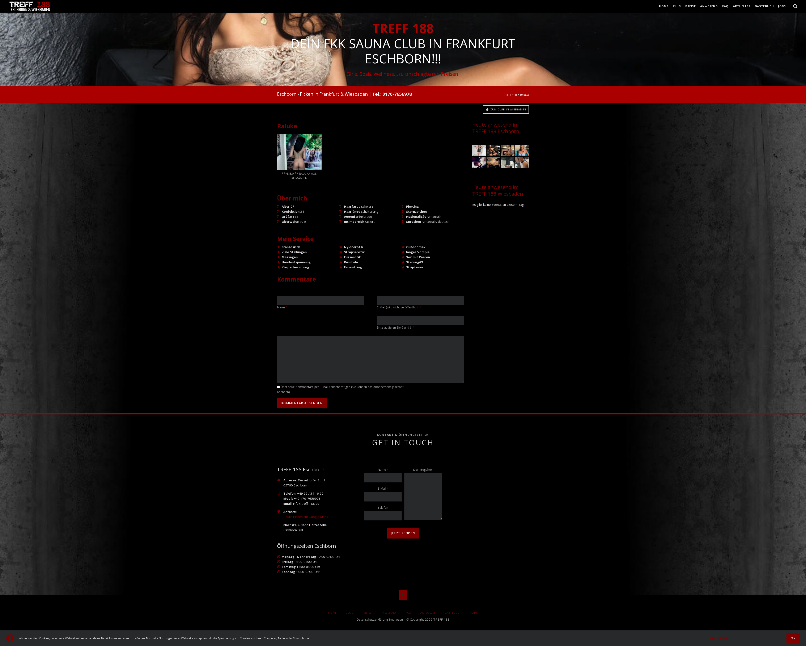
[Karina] (479, 150)
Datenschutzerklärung (372, 619)
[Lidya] (507, 150)
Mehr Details (719, 638)
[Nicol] (493, 150)
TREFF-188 (510, 95)
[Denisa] (479, 162)
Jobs (474, 613)
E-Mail (384, 488)
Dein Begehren (423, 470)
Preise (367, 613)
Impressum (397, 619)
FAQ (408, 613)
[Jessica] (493, 162)
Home (332, 613)
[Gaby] (522, 150)
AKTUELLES (428, 613)
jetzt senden (403, 533)
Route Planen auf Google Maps (305, 517)
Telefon (383, 508)
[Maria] (507, 162)
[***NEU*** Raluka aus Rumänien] (299, 152)
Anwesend (388, 613)
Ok (793, 638)
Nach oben (403, 595)
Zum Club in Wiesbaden (507, 109)
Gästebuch (453, 613)
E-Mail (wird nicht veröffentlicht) (399, 307)
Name (283, 307)
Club (349, 613)
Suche (795, 6)
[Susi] (522, 162)
